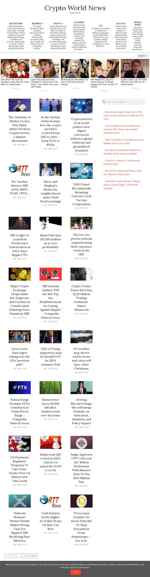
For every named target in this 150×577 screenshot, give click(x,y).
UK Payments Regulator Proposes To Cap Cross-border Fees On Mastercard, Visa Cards (19, 469)
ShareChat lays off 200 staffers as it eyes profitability (50, 241)
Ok (76, 572)
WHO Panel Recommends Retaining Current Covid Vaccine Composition (81, 194)
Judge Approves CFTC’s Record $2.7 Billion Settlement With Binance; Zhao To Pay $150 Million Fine (81, 468)
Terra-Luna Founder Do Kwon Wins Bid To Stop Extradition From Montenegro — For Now (81, 526)
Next (33, 555)
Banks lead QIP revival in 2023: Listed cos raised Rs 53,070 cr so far (51, 462)
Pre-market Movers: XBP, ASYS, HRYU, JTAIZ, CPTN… (19, 187)
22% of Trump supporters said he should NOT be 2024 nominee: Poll (51, 356)
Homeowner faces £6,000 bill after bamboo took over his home (50, 407)
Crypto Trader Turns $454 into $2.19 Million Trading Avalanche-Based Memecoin (81, 297)
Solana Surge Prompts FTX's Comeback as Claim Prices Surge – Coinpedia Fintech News (20, 411)
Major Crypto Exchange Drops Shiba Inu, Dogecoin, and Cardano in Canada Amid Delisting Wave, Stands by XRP (19, 299)
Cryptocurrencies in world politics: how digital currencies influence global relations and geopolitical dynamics (81, 134)
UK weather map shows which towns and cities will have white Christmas (81, 358)
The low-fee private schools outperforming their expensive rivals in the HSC (81, 244)
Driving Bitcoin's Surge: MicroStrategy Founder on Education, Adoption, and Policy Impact (81, 411)
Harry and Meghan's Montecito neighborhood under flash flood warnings (50, 191)
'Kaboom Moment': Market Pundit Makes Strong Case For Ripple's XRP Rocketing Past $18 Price (19, 526)
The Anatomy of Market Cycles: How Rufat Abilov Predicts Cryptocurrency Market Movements (20, 128)
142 (25, 555)
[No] (146, 568)
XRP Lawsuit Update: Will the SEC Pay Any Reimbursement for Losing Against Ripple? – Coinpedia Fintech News (51, 301)
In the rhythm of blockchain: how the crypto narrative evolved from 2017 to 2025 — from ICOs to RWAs (50, 130)
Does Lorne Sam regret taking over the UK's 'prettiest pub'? (19, 356)
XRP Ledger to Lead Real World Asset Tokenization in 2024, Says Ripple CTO (19, 245)
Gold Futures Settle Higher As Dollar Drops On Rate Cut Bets (51, 521)
